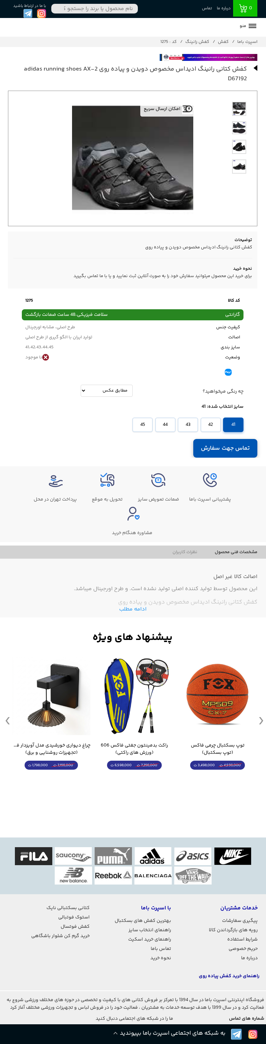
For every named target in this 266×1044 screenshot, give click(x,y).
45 (142, 425)
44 (165, 425)
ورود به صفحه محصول (217, 778)
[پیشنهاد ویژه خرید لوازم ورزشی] (132, 637)
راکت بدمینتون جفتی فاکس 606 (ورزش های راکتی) (134, 749)
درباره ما (224, 8)
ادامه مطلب (133, 609)
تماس (207, 8)
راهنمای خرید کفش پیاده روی (229, 976)
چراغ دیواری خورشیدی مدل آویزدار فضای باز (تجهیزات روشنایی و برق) (51, 749)
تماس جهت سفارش (225, 448)
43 (188, 425)
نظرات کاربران (184, 552)
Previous (7, 720)
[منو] (252, 26)
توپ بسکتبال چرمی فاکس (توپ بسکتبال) (218, 749)
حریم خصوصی (243, 949)
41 (233, 425)
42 (210, 425)
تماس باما (161, 949)
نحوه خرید (160, 958)
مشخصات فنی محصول (236, 552)
